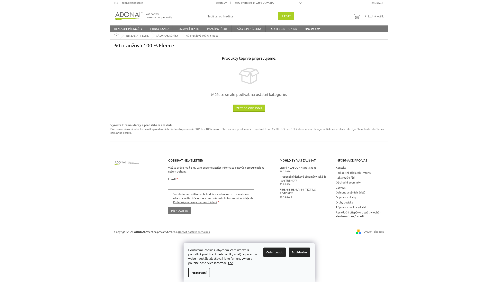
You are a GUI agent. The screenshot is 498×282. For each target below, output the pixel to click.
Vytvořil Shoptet (374, 231)
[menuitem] (128, 28)
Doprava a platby (346, 197)
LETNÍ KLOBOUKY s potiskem (298, 167)
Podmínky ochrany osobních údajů (195, 202)
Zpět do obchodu (249, 108)
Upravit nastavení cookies (194, 231)
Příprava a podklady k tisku (352, 207)
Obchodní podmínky (348, 182)
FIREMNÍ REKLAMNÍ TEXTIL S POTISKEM (298, 191)
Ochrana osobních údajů (350, 192)
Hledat (286, 16)
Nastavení (199, 272)
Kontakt (221, 3)
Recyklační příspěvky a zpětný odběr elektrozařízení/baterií (358, 214)
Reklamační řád (345, 177)
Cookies (341, 187)
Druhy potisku (344, 202)
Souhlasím (299, 252)
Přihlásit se (179, 210)
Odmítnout (274, 252)
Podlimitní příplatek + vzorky (254, 3)
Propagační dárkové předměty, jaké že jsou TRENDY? (303, 178)
